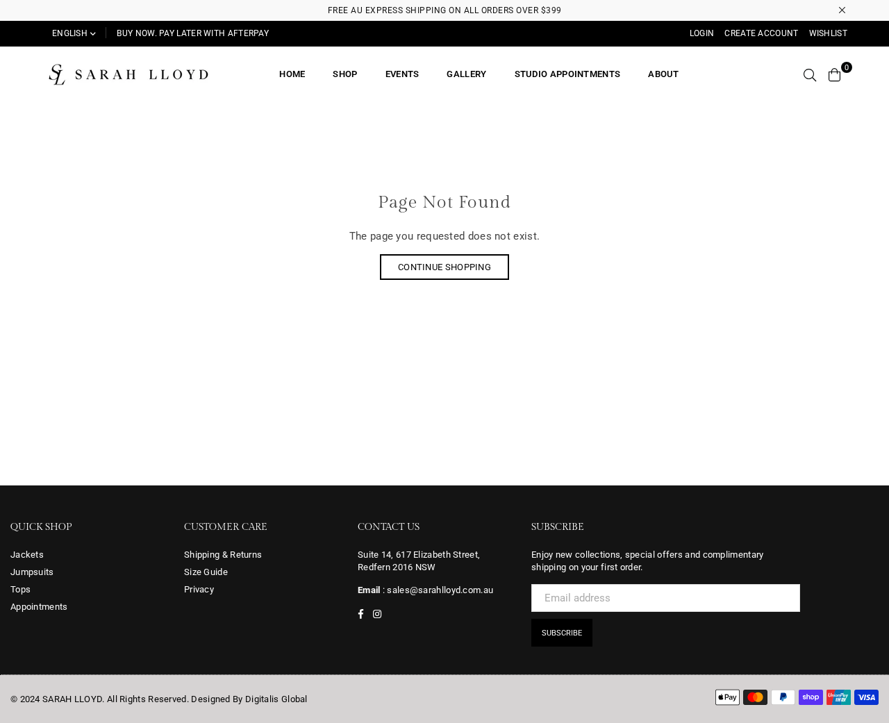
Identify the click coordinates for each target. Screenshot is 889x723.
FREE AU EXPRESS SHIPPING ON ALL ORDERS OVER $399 (445, 10)
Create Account (761, 33)
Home (292, 74)
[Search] (809, 74)
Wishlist (828, 33)
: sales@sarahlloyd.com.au (437, 590)
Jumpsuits (32, 572)
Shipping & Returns (223, 554)
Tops (20, 589)
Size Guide (206, 572)
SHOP (345, 74)
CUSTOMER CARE (225, 527)
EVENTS (402, 74)
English (70, 33)
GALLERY (466, 74)
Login (702, 33)
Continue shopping (444, 267)
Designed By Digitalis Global (249, 699)
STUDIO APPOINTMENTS (568, 74)
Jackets (27, 554)
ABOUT (663, 74)
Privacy (199, 589)
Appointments (39, 606)
